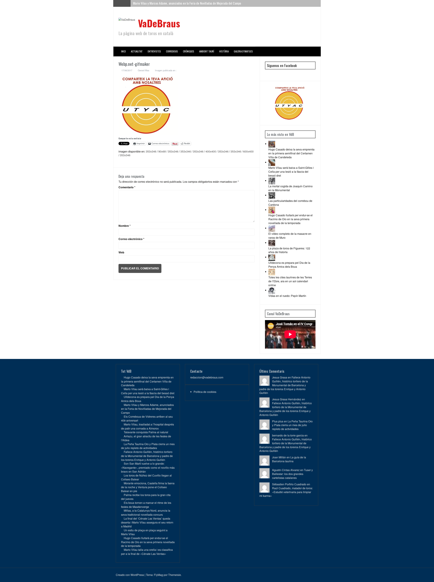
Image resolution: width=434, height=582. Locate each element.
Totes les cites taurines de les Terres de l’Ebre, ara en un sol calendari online (290, 281)
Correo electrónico (131, 239)
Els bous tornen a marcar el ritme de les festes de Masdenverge (146, 505)
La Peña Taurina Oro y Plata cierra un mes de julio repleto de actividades (148, 446)
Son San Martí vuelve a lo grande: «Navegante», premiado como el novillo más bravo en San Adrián (148, 467)
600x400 (248, 151)
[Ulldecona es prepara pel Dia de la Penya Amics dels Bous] (271, 257)
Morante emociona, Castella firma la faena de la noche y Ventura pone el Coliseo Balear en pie (147, 487)
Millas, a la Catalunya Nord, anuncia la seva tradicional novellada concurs (145, 512)
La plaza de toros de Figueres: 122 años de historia (289, 250)
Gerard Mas (143, 70)
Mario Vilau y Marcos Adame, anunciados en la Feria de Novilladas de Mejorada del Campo (147, 409)
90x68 (162, 151)
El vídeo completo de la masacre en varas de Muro (289, 236)
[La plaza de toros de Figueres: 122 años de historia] (271, 243)
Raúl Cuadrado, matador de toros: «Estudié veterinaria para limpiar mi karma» (286, 492)
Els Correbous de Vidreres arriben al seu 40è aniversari (166, 3)
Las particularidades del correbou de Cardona (290, 203)
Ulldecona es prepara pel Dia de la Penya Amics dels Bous (289, 265)
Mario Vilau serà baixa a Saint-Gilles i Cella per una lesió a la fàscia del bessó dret (291, 171)
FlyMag (158, 575)
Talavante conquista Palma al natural (146, 432)
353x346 (151, 151)
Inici (123, 51)
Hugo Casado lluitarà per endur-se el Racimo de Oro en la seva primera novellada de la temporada (290, 219)
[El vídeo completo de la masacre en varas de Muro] (271, 228)
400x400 (210, 151)
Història (224, 51)
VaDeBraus (159, 23)
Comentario (127, 187)
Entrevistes (154, 51)
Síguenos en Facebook (282, 65)
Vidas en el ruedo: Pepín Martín (287, 296)
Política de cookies (205, 392)
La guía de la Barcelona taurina (289, 459)
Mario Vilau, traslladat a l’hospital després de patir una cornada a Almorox (147, 426)
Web (121, 252)
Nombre (125, 226)
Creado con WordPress (130, 575)
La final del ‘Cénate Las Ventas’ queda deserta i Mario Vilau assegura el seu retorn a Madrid (147, 522)
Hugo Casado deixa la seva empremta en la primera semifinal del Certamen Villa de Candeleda (291, 153)
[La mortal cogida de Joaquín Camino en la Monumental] (271, 181)
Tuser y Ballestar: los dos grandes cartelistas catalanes (292, 474)
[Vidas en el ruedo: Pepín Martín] (271, 290)
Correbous (172, 51)
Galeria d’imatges (243, 51)
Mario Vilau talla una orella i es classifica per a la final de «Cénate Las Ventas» (147, 552)
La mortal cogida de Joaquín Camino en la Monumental (290, 188)
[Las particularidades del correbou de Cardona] (271, 195)
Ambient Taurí (206, 51)
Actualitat (137, 51)
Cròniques (188, 51)
